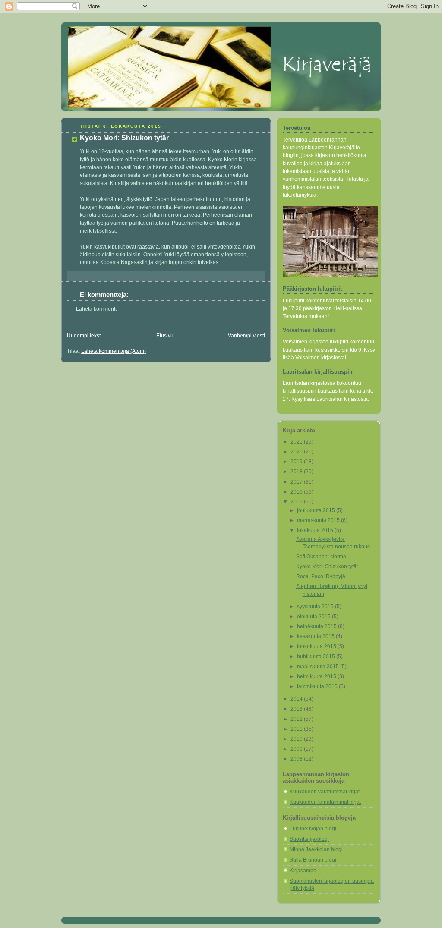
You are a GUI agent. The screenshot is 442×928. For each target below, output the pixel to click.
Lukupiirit (294, 301)
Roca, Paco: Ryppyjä (320, 576)
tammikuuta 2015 (318, 686)
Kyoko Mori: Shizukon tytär (327, 566)
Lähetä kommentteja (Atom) (113, 351)
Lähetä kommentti (97, 309)
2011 (297, 729)
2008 (297, 759)
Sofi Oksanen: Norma (321, 557)
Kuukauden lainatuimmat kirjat (325, 802)
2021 (297, 442)
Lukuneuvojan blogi (313, 829)
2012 (297, 719)
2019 (297, 462)
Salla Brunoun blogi (313, 860)
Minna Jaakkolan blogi (316, 849)
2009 (297, 749)
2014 (297, 699)
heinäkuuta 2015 (317, 626)
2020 (297, 452)
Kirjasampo (303, 871)
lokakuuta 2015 (316, 530)
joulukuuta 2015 (316, 510)
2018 (297, 472)
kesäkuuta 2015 (316, 636)
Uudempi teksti (84, 336)
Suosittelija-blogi (309, 839)
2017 (297, 482)
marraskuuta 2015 (319, 520)
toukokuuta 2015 (317, 646)
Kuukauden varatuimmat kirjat (325, 792)
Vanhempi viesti (246, 336)
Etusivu (165, 336)
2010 (297, 739)
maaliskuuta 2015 (318, 667)
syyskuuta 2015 (316, 607)
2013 (297, 709)
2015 (297, 502)
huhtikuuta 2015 (316, 657)
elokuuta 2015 (314, 616)
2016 (297, 492)
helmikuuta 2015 (317, 676)
